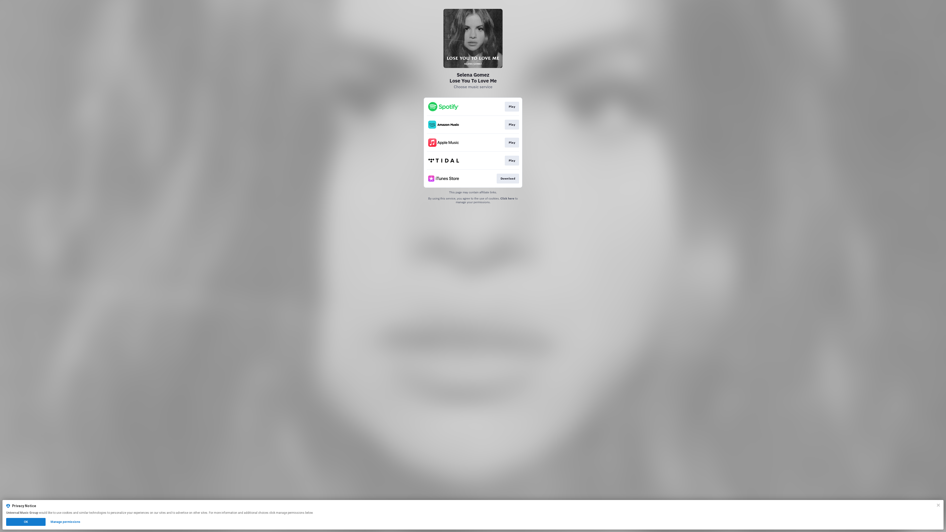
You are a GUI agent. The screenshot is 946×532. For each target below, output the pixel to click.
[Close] (938, 505)
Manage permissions (65, 522)
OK (26, 522)
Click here (507, 198)
